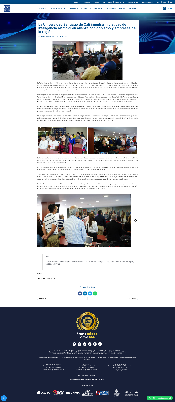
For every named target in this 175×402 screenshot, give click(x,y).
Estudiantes (77, 2)
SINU (158, 2)
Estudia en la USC (56, 8)
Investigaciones (110, 8)
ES (171, 8)
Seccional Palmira (133, 2)
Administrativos (107, 2)
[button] (164, 8)
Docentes (96, 2)
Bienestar (132, 8)
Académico (85, 8)
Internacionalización (147, 2)
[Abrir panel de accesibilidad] (4, 398)
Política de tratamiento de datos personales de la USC (87, 379)
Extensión (122, 8)
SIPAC (165, 2)
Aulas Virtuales (119, 2)
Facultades (72, 8)
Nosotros (42, 8)
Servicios (97, 8)
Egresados (87, 2)
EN (169, 8)
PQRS (171, 2)
